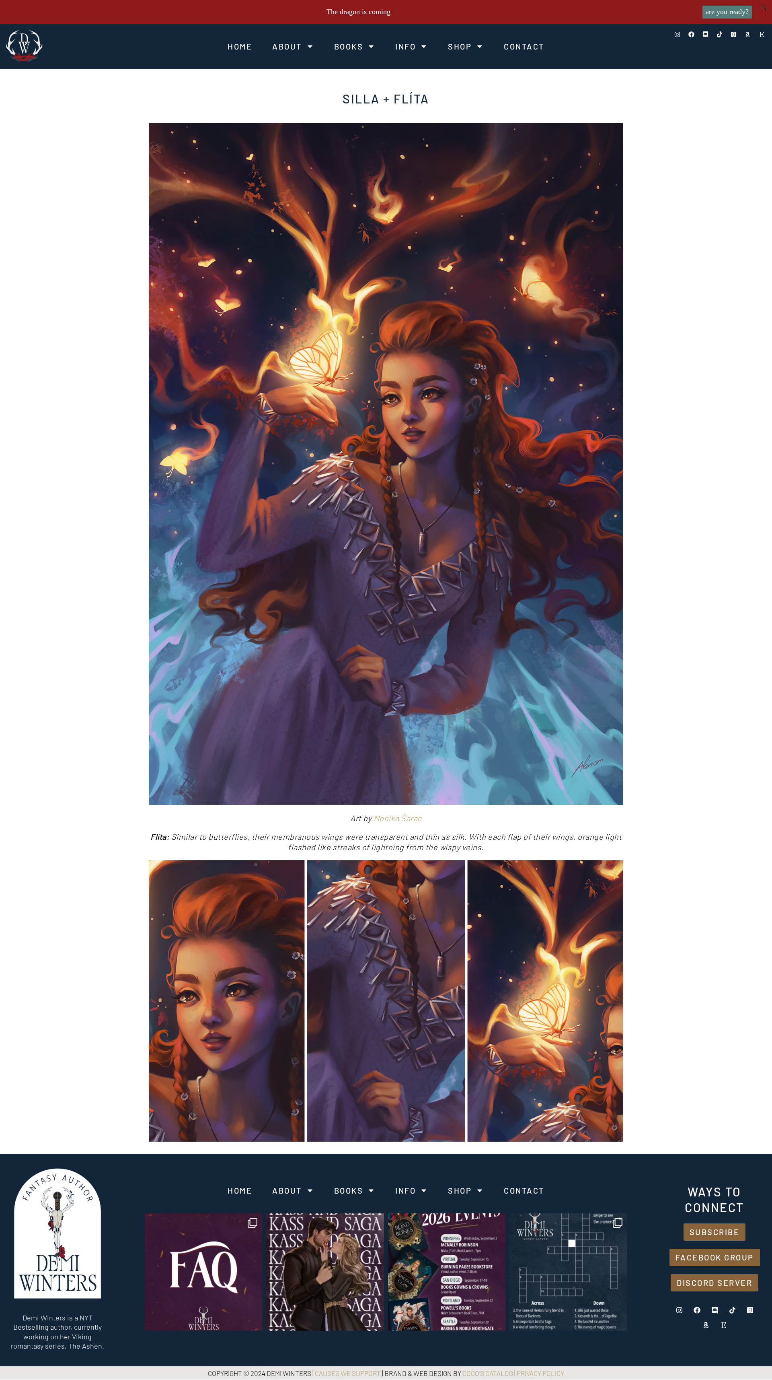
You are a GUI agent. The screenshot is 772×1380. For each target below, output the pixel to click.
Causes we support (348, 1373)
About (287, 46)
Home (240, 46)
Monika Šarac (398, 818)
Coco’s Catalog (487, 1373)
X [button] (764, 8)
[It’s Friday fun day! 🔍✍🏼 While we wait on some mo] (568, 1272)
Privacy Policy (540, 1373)
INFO (405, 46)
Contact (524, 46)
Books (348, 46)
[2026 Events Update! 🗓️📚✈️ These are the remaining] (447, 1272)
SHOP (460, 46)
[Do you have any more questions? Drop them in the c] (204, 1272)
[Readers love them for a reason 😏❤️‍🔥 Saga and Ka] (325, 1272)
